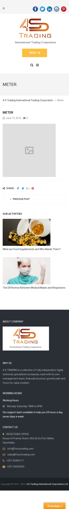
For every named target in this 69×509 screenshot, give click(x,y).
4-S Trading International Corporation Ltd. (47, 484)
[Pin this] (32, 188)
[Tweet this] (23, 188)
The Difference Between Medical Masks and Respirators (34, 287)
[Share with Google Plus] (28, 188)
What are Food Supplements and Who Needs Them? (32, 249)
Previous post (21, 199)
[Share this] (18, 188)
